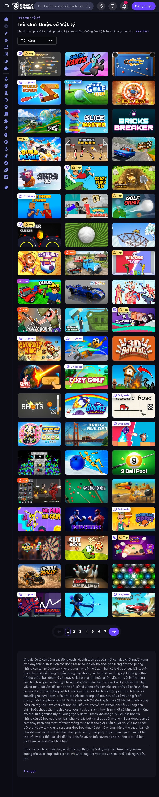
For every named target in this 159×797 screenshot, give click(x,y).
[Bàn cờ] (6, 92)
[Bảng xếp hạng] (6, 68)
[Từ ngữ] (6, 177)
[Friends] (101, 6)
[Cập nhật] (6, 47)
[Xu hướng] (6, 40)
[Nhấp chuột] (6, 156)
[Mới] (6, 33)
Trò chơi (23, 18)
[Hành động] (6, 127)
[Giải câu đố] (6, 113)
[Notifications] (124, 6)
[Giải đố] (6, 120)
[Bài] (6, 85)
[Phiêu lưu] (6, 163)
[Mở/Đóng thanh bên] (7, 6)
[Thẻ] (6, 187)
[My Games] (112, 6)
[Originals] (6, 54)
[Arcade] (6, 78)
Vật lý (36, 18)
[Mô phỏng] (6, 149)
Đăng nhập (143, 6)
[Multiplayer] (6, 61)
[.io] (6, 135)
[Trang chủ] (6, 19)
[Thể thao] (6, 170)
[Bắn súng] (6, 99)
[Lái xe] (6, 142)
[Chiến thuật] (6, 106)
